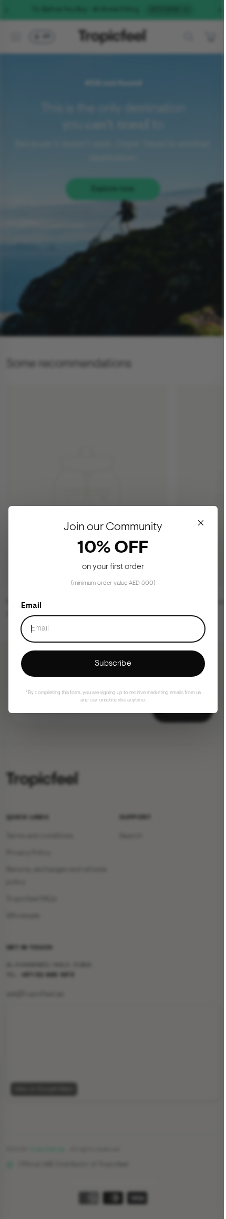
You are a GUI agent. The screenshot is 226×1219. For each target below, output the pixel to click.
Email (31, 606)
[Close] (200, 522)
